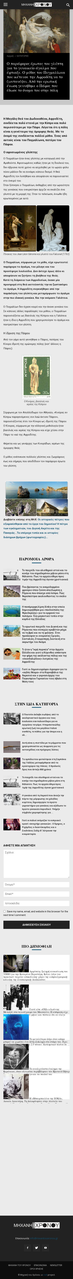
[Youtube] (45, 1248)
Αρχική (10, 55)
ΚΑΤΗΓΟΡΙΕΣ (23, 55)
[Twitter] (36, 1248)
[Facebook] (27, 1248)
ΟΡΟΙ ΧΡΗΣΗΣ (36, 1268)
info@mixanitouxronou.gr (44, 1238)
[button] (68, 5)
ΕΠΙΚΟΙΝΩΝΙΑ (40, 1265)
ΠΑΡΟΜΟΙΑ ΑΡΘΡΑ (36, 559)
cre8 (45, 1274)
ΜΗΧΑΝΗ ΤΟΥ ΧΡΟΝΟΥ (19, 1265)
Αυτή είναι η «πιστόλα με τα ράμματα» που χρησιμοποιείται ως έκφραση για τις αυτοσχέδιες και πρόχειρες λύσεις (44, 746)
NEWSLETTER (56, 1265)
